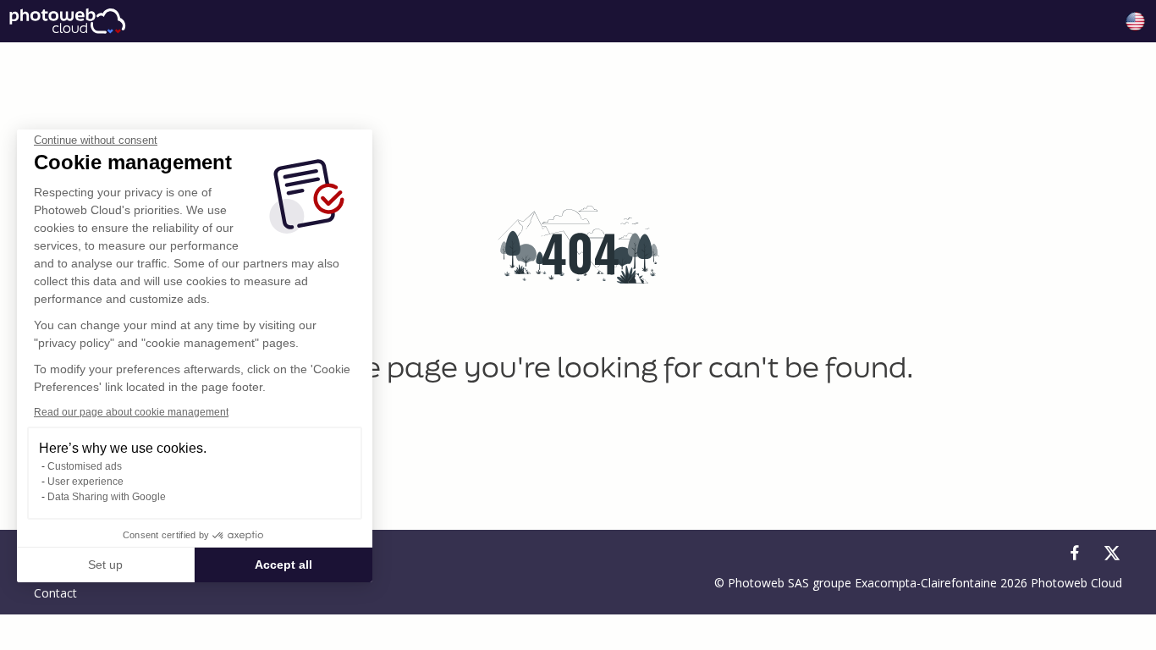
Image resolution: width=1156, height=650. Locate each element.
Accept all (283, 564)
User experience (85, 482)
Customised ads (84, 466)
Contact (55, 593)
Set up (105, 564)
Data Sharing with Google (106, 497)
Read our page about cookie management (131, 412)
